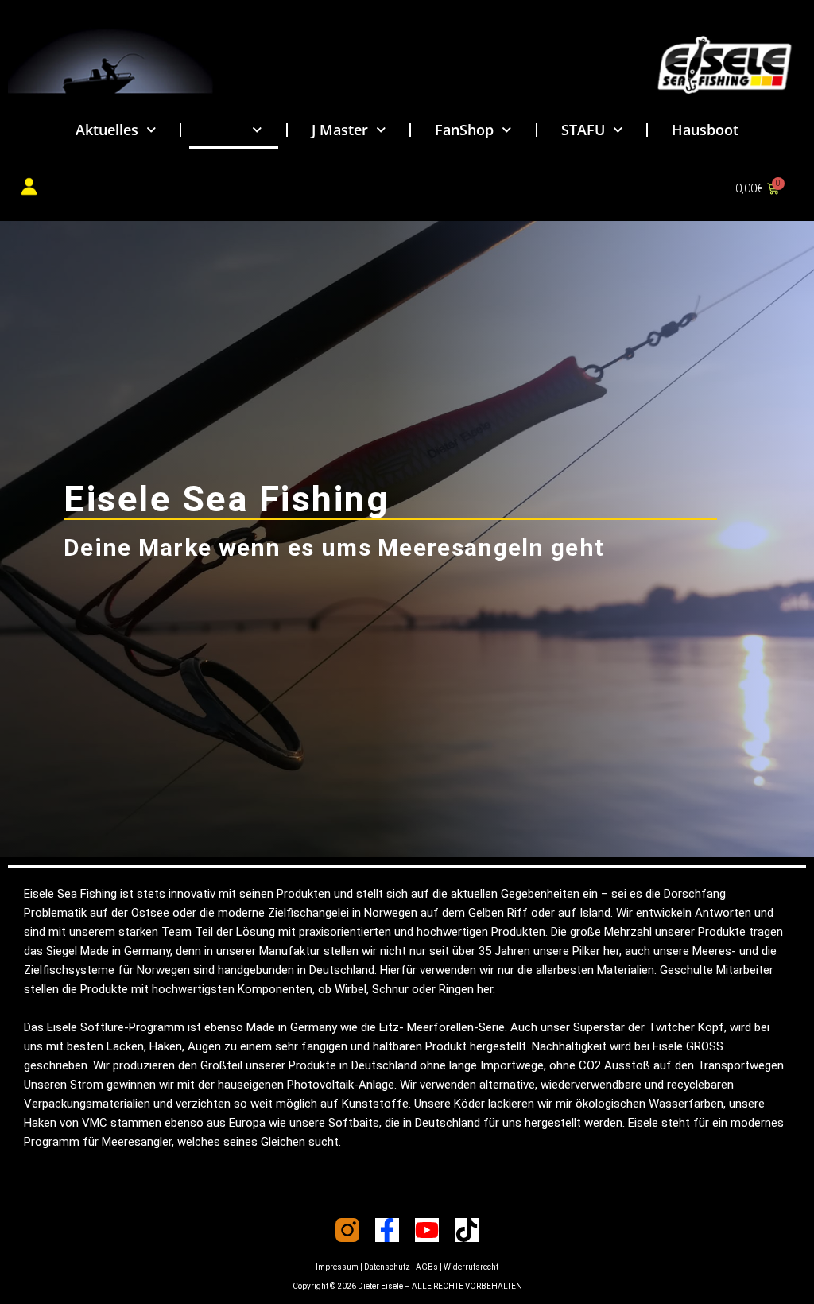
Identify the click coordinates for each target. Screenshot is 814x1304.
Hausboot (705, 129)
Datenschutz (387, 1267)
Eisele (224, 129)
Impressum (337, 1267)
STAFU (583, 129)
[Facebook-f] (387, 1230)
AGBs (427, 1267)
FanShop (464, 129)
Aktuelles (107, 129)
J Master (340, 129)
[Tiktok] (467, 1230)
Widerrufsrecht (471, 1267)
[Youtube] (427, 1230)
